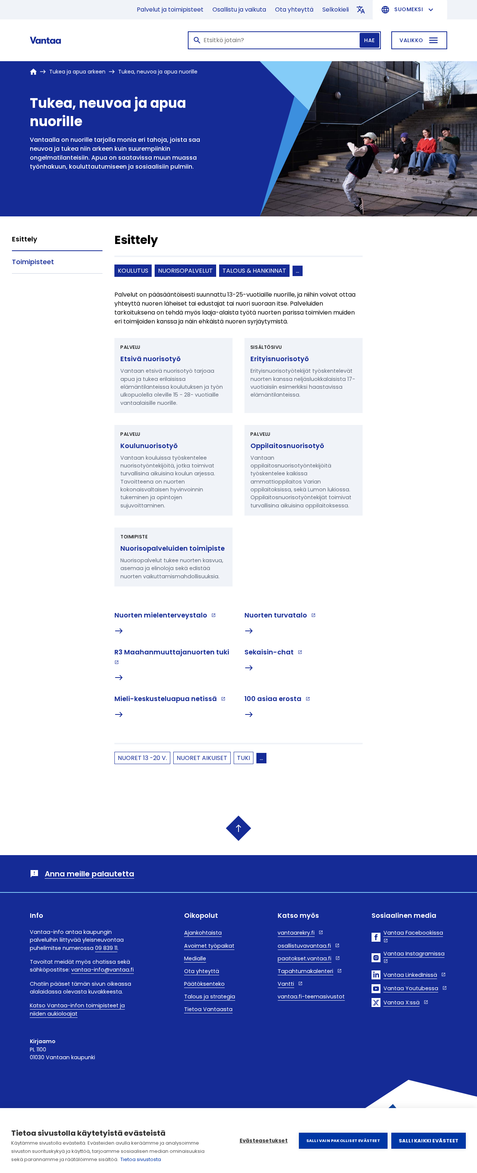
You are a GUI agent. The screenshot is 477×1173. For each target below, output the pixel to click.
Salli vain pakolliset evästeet (343, 1141)
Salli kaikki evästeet (428, 1140)
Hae (369, 40)
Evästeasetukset (264, 1140)
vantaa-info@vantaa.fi (102, 969)
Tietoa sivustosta (140, 1159)
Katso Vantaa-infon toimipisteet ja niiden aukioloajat (77, 1009)
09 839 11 (106, 948)
